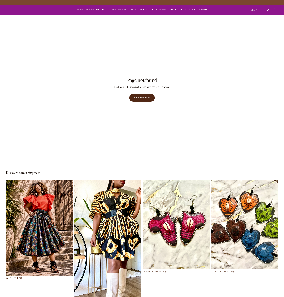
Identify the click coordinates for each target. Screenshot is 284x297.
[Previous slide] (78, 239)
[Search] (262, 10)
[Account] (268, 10)
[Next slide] (136, 239)
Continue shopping (142, 97)
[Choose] (205, 264)
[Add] (68, 271)
